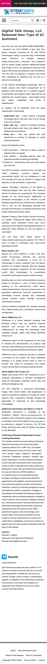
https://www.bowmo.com (31, 415)
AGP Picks (5, 3)
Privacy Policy (30, 660)
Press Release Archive (27, 650)
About (13, 650)
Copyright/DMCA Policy (12, 660)
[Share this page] (43, 20)
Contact (41, 660)
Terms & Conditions (34, 655)
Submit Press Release (14, 655)
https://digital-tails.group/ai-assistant (18, 240)
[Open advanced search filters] (37, 20)
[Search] (32, 20)
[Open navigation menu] (4, 20)
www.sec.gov (37, 421)
